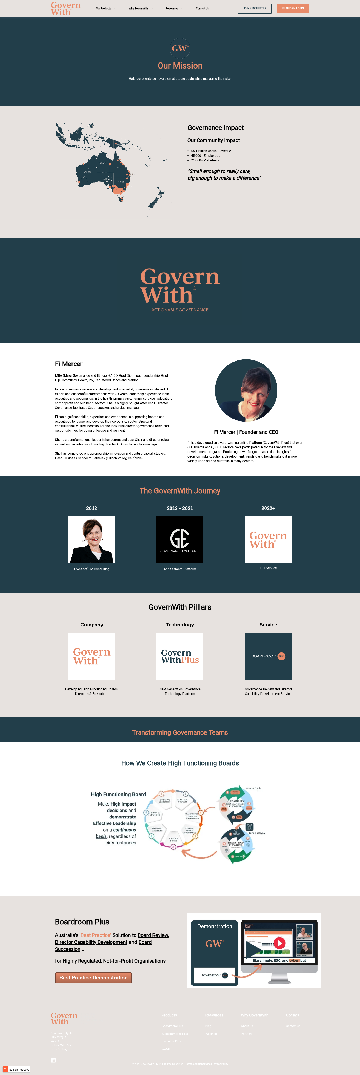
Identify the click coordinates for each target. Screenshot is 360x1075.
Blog (208, 1026)
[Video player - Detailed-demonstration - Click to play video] (254, 950)
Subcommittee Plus (175, 1033)
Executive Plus (171, 1041)
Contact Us (293, 1026)
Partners (246, 1033)
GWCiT (166, 1048)
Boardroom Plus (172, 1026)
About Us (247, 1026)
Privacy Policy (220, 1064)
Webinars (211, 1033)
